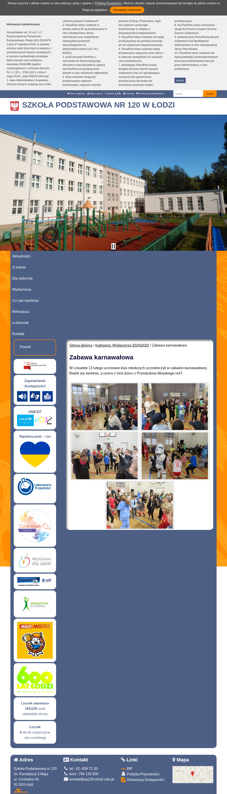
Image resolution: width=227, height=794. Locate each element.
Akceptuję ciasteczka (127, 10)
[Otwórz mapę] (192, 774)
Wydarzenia (21, 289)
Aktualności (21, 256)
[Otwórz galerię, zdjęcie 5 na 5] (139, 505)
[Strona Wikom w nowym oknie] (21, 790)
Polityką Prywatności (108, 3)
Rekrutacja (20, 312)
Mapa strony (96, 93)
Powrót (25, 347)
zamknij (180, 80)
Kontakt (18, 334)
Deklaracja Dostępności (145, 780)
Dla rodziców (22, 278)
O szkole (19, 267)
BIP (129, 768)
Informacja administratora (151, 93)
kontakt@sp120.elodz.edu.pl (91, 779)
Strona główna (77, 93)
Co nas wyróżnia (25, 300)
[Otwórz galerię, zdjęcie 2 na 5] (174, 406)
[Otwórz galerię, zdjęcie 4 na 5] (174, 456)
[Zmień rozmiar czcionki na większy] (117, 93)
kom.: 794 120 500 (83, 774)
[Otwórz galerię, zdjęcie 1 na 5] (104, 406)
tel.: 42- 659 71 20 (83, 768)
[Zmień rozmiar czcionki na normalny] (115, 93)
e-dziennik (20, 323)
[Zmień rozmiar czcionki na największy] (119, 93)
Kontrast (129, 93)
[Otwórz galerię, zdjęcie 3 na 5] (104, 456)
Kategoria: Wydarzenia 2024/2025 (122, 345)
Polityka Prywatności (143, 774)
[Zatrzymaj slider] (113, 246)
